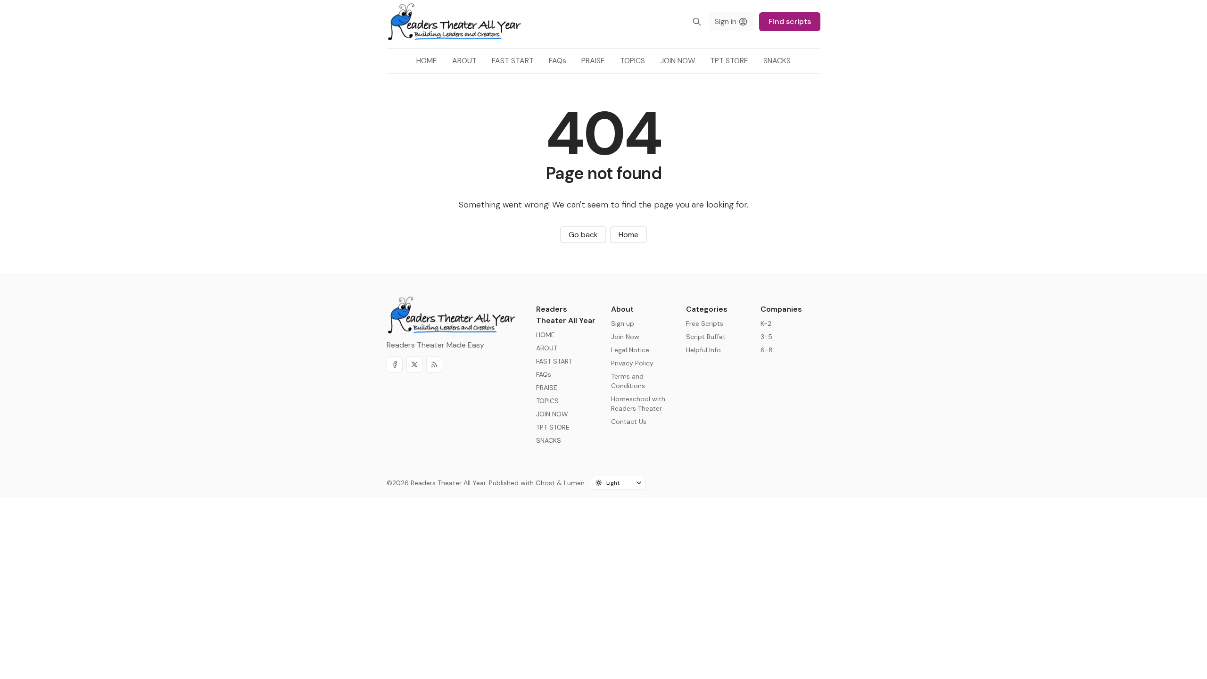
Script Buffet (706, 336)
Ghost (545, 483)
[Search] (696, 21)
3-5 (766, 336)
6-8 (767, 350)
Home (628, 235)
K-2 (766, 323)
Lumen (574, 483)
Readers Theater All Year (448, 483)
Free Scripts (704, 323)
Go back (583, 235)
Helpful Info (703, 350)
